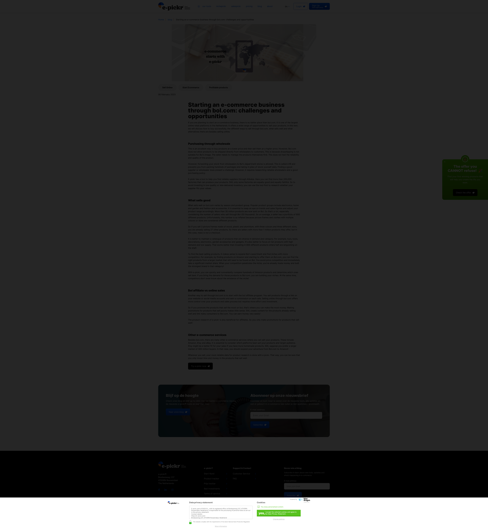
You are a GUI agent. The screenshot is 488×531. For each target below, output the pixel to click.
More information (221, 526)
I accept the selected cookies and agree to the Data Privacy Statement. (277, 513)
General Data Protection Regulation (239, 521)
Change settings (279, 519)
